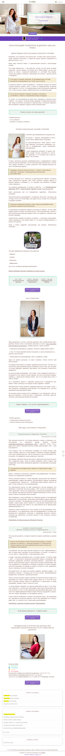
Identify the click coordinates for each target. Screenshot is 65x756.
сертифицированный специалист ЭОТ (23, 444)
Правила (43, 752)
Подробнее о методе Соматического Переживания (27, 603)
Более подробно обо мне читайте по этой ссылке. (27, 271)
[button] (63, 451)
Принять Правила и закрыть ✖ (32, 754)
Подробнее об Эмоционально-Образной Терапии (26, 520)
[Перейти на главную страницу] (32, 1)
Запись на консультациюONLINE (33, 289)
